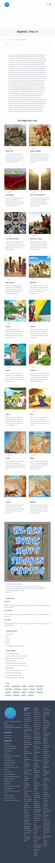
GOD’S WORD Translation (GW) (28, 832)
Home (5, 39)
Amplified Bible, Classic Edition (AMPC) (16, 663)
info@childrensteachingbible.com (13, 727)
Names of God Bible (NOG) (36, 776)
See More (8, 592)
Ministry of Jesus (36, 239)
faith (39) (24, 686)
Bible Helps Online (9, 760)
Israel (8, 458)
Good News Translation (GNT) (27, 838)
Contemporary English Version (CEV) (15, 677)
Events (9, 148)
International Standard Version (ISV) (37, 724)
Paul (31, 414)
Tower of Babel (35, 151)
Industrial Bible (8, 751)
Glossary (12, 39)
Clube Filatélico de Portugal (11, 776)
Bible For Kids (8, 781)
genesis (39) (31, 686)
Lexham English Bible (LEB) (37, 747)
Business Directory (9, 797)
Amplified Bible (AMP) (11, 660)
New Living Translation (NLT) (46, 714)
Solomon (33, 370)
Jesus (8, 414)
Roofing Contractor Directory (12, 786)
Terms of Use (7, 735)
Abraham (33, 283)
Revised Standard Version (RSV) (46, 794)
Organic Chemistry (9, 795)
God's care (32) (40, 686)
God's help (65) (9, 689)
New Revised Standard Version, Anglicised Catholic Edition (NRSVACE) (46, 761)
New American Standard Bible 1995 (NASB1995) (37, 803)
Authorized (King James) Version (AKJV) (16, 665)
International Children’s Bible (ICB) (37, 718)
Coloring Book (9, 634)
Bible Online (7, 783)
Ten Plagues (10, 195)
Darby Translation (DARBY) (27, 778)
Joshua (32, 326)
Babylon (33, 502)
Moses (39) (8, 692)
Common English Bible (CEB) (13, 673)
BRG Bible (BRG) (10, 668)
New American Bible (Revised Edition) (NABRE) (37, 785)
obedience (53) (16, 692)
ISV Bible (6, 753)
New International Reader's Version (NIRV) (37, 828)
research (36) (8, 695)
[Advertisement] (27, 18)
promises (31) (31, 692)
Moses (8, 326)
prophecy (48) (40, 692)
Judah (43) (32, 689)
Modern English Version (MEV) (37, 758)
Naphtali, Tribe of (22, 39)
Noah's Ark (9, 151)
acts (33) (7, 686)
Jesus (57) (25, 689)
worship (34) (31, 695)
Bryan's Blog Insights (9, 774)
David (8, 370)
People (34, 279)
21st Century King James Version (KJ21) (16, 656)
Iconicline (9, 729)
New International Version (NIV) (37, 845)
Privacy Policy (8, 738)
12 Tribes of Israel (12, 239)
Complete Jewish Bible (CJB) (13, 675)
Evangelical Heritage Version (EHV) (27, 822)
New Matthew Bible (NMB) (46, 720)
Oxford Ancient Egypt (10, 746)
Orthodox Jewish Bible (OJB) (46, 779)
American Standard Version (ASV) (15, 658)
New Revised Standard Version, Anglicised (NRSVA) (46, 749)
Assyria (8, 502)
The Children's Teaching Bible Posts (15, 646)
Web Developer (8, 788)
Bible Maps (7, 743)
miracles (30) (39, 689)
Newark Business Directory (11, 800)
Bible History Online (9, 779)
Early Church (10, 283)
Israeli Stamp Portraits (10, 748)
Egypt (32, 458)
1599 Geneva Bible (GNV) (12, 653)
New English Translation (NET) (37, 820)
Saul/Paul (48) (16, 695)
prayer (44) (24, 692)
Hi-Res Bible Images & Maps (14, 584)
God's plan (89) (17, 689)
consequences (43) (16, 686)
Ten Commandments (37, 195)
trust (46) (24, 695)
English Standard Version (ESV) (27, 805)
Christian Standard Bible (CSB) (14, 670)
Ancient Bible (7, 771)
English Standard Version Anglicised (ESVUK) (27, 813)
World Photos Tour (9, 765)
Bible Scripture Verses (10, 762)
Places (9, 455)
